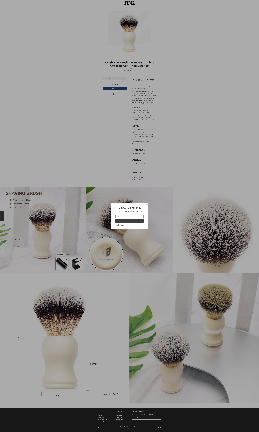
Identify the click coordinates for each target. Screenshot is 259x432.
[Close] (147, 205)
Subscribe (129, 221)
